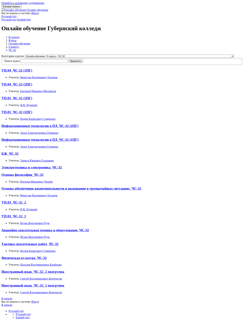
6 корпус (14, 46)
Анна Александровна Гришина (39, 132)
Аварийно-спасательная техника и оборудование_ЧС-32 (45, 230)
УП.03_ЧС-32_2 (13, 202)
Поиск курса (12, 60)
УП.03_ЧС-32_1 (13, 216)
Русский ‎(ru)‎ (8, 16)
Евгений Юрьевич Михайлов (38, 91)
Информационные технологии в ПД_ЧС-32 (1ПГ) (39, 140)
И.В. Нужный (28, 105)
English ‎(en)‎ (24, 19)
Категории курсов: (13, 56)
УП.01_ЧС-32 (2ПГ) (16, 98)
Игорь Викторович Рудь (35, 223)
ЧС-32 (12, 50)
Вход (35, 13)
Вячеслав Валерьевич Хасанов (39, 77)
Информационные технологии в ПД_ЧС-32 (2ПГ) (39, 126)
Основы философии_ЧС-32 (22, 175)
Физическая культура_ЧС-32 (24, 258)
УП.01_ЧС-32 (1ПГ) (16, 112)
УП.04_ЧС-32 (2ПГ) (16, 84)
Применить (76, 61)
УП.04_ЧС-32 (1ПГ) (16, 70)
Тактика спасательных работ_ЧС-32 (30, 244)
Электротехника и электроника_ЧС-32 (31, 167)
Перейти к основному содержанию (22, 2)
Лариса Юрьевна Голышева (37, 160)
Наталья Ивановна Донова (36, 181)
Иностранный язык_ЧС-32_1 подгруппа (32, 285)
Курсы (12, 40)
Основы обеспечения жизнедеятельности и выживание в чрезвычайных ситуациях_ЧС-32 (71, 188)
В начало (14, 37)
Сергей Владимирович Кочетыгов (41, 278)
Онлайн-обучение (19, 43)
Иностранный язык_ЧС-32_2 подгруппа (32, 272)
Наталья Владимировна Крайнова (41, 264)
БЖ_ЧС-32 (10, 153)
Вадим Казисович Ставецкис (38, 118)
